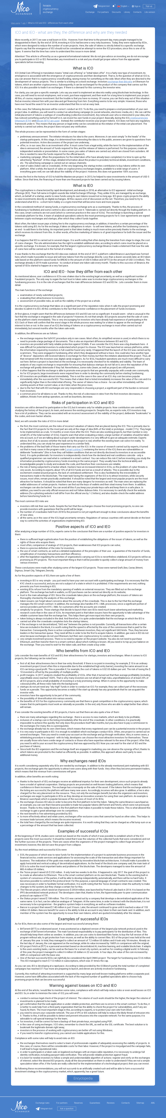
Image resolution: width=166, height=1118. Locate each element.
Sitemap (140, 1103)
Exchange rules (42, 1103)
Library (127, 12)
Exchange (90, 12)
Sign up (149, 6)
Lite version (150, 12)
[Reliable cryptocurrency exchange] (21, 8)
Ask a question (66, 1108)
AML (153, 1103)
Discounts (116, 12)
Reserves (78, 1103)
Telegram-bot (46, 1108)
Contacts (137, 12)
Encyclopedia (83, 1078)
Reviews (111, 1103)
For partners (103, 12)
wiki (24, 23)
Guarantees (95, 1103)
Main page (15, 23)
